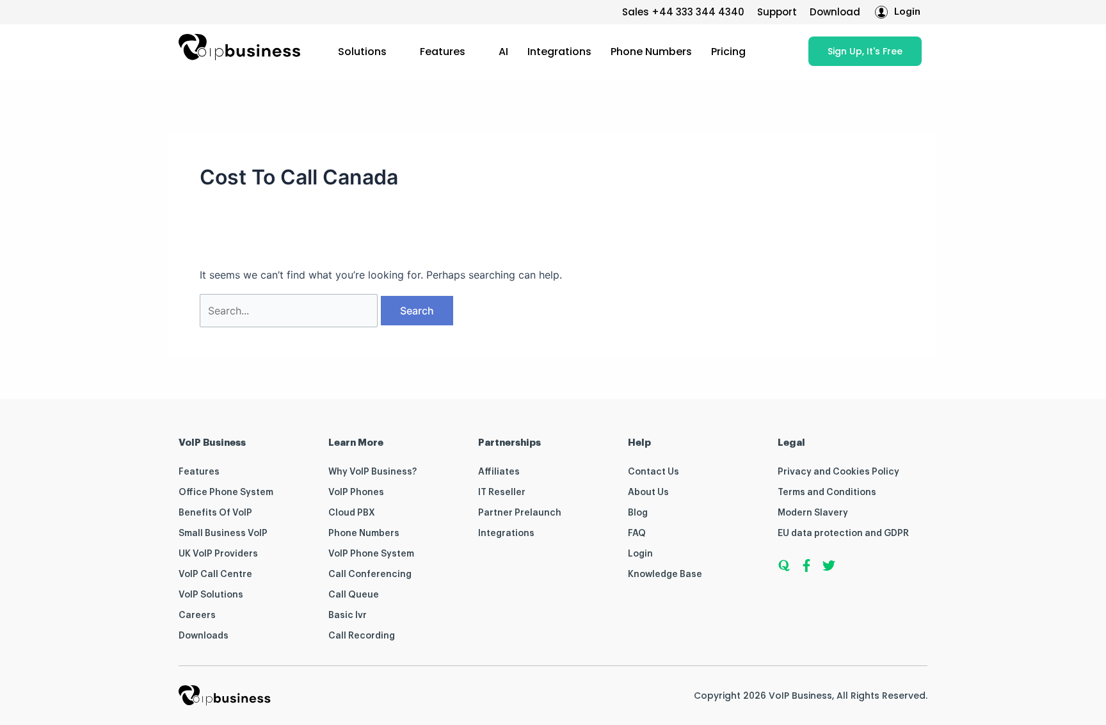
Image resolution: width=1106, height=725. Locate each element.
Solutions (362, 51)
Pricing (728, 51)
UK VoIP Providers (218, 554)
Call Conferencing (370, 574)
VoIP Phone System (371, 554)
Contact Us (653, 472)
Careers (197, 615)
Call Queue (353, 595)
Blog (638, 513)
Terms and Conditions (827, 492)
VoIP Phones (356, 492)
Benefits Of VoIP (215, 513)
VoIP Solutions (211, 595)
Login (640, 554)
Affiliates (499, 472)
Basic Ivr (347, 615)
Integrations (559, 51)
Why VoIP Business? (372, 472)
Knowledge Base (665, 574)
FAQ (637, 533)
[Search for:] (290, 310)
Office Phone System (226, 492)
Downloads (203, 635)
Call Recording (361, 635)
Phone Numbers (651, 51)
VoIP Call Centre (215, 574)
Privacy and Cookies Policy (838, 472)
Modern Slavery (813, 513)
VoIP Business (800, 695)
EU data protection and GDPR (843, 533)
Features (442, 51)
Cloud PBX (351, 513)
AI (503, 51)
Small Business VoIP (223, 533)
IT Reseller (501, 492)
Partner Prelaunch (519, 513)
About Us (648, 492)
